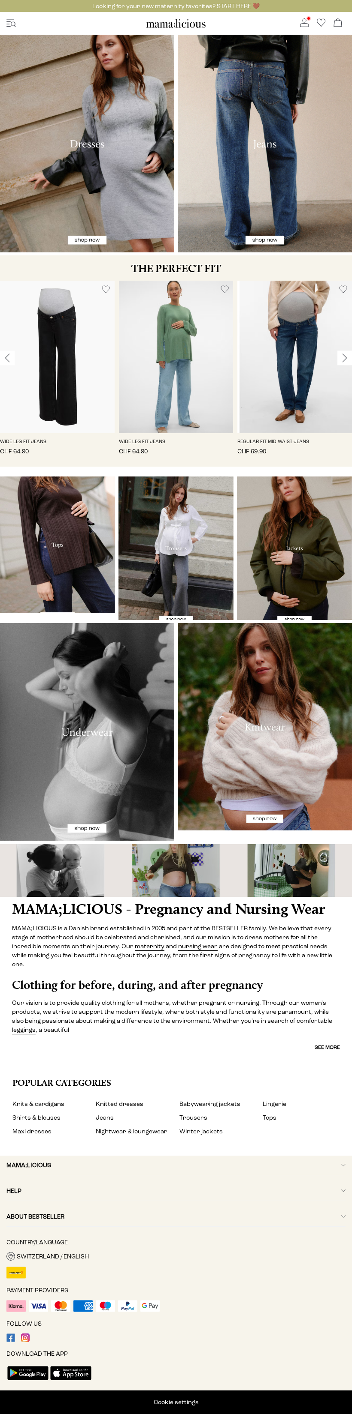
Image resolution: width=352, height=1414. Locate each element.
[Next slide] (344, 358)
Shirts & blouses (36, 1117)
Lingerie (274, 1104)
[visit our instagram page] (25, 1340)
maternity (149, 946)
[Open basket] (338, 23)
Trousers (193, 1117)
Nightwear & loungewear (131, 1131)
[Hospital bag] (293, 870)
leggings (24, 1030)
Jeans (105, 1117)
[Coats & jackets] (294, 548)
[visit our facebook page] (10, 1340)
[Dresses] (87, 143)
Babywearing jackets (209, 1104)
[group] (57, 374)
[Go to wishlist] (321, 25)
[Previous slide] (7, 358)
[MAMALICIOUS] (176, 26)
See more (327, 1047)
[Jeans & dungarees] (265, 143)
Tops (269, 1117)
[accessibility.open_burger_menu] (11, 23)
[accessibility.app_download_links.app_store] (70, 1380)
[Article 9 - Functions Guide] (175, 870)
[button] (57, 357)
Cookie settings (176, 1402)
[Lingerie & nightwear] (87, 732)
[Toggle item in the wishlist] (106, 289)
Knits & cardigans (38, 1104)
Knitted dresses (119, 1104)
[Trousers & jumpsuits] (176, 548)
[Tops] (57, 544)
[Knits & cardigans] (265, 726)
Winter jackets (201, 1131)
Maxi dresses (32, 1131)
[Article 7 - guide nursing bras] (58, 870)
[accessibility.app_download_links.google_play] (27, 1380)
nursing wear (198, 946)
